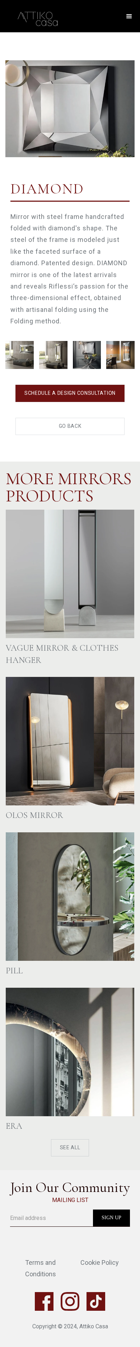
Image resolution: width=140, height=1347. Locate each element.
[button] (129, 16)
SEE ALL (70, 1147)
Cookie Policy (99, 1262)
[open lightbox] (70, 95)
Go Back (70, 426)
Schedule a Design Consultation (70, 393)
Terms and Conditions (40, 1268)
